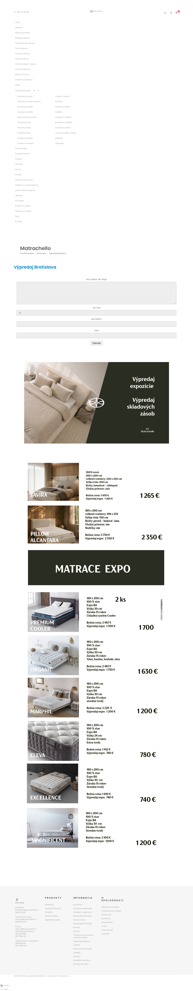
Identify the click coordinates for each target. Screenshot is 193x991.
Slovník (76, 931)
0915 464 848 (20, 933)
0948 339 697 (20, 912)
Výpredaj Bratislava (81, 941)
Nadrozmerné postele (26, 117)
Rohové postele (24, 127)
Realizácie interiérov (82, 960)
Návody (76, 927)
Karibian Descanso (53, 908)
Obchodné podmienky (82, 908)
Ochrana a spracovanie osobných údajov (83, 936)
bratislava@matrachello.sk (26, 910)
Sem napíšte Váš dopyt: (96, 279)
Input (96, 330)
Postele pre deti (24, 122)
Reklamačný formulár (82, 916)
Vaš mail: (97, 307)
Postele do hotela (24, 138)
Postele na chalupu (25, 143)
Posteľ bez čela (23, 133)
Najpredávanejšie (52, 919)
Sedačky (48, 912)
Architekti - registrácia (82, 912)
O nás (104, 926)
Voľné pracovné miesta (111, 911)
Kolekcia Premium (25, 96)
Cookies (76, 945)
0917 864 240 (20, 936)
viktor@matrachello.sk (24, 931)
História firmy (107, 922)
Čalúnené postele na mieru (29, 101)
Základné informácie (110, 907)
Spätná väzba (79, 919)
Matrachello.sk (39, 976)
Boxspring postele (25, 106)
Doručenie (77, 904)
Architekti (105, 933)
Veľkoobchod (107, 930)
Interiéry (76, 956)
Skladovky (49, 904)
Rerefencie (106, 918)
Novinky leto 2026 (80, 964)
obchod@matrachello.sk (25, 919)
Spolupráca (106, 914)
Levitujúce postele (25, 112)
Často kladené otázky (82, 923)
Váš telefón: (96, 319)
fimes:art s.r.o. (64, 976)
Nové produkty (51, 916)
